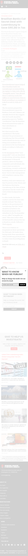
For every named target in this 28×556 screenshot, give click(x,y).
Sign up (22, 285)
